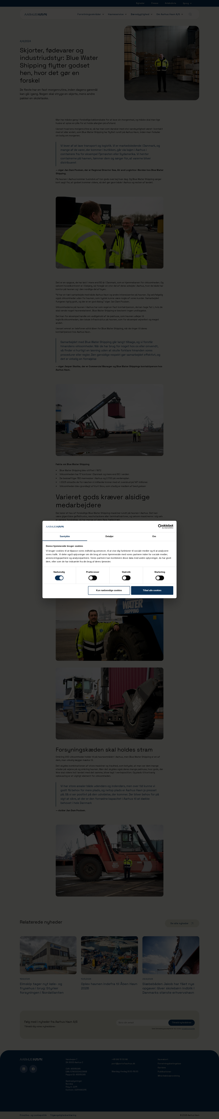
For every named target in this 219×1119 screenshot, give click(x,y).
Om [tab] (154, 536)
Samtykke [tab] (65, 536)
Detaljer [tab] (109, 536)
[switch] (92, 578)
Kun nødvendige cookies (109, 590)
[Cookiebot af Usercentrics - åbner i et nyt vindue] (160, 526)
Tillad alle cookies (152, 590)
